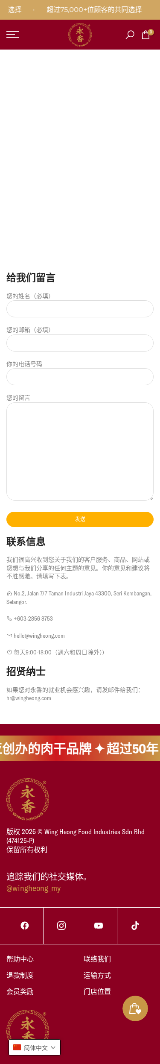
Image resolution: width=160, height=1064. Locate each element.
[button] (34, 1047)
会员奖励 (20, 991)
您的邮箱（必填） (30, 330)
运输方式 (97, 975)
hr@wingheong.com (28, 698)
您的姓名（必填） (30, 296)
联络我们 (97, 959)
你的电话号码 (24, 364)
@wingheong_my (33, 887)
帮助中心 (20, 959)
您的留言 (18, 398)
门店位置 (97, 991)
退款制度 (20, 975)
